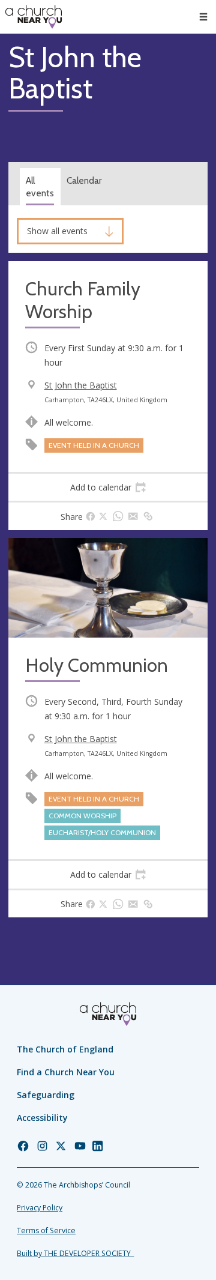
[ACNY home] (33, 17)
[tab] (108, 487)
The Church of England (65, 1049)
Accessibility (42, 1117)
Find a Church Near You (66, 1072)
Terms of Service (46, 1230)
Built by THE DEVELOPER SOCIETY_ (75, 1253)
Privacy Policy (39, 1208)
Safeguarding (45, 1094)
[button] (203, 17)
